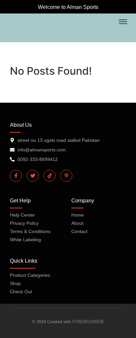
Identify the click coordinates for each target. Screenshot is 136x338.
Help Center (22, 215)
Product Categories (30, 275)
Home (77, 215)
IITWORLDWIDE (88, 321)
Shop (15, 283)
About (77, 223)
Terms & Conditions (30, 231)
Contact (79, 231)
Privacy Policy (24, 223)
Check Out (21, 291)
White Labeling (25, 239)
